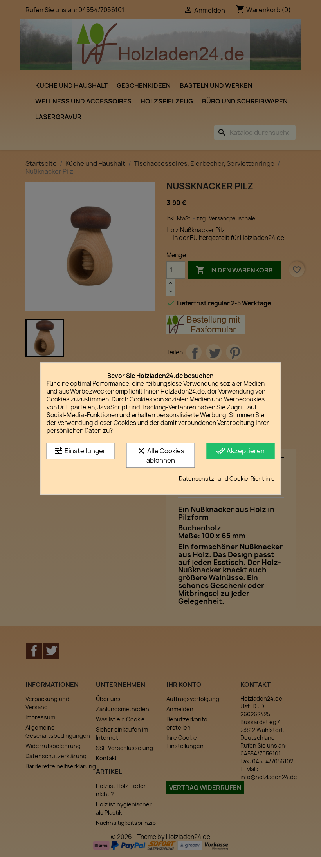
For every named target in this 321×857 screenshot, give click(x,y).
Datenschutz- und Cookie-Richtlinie (227, 478)
